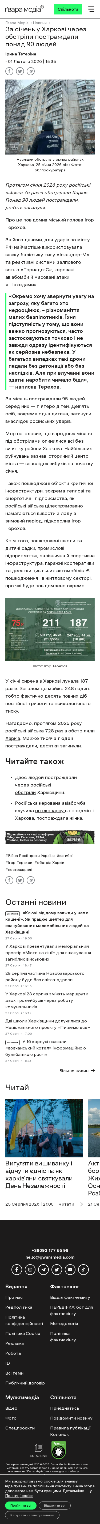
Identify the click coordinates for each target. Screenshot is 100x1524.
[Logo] (24, 9)
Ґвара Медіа (17, 23)
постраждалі (20, 869)
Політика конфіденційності (24, 1320)
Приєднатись (64, 1408)
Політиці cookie (19, 1495)
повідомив (35, 219)
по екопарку (50, 810)
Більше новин (74, 1070)
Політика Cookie (22, 1333)
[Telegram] (31, 71)
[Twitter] (20, 71)
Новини (40, 23)
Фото (11, 1418)
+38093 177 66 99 (50, 1250)
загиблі (66, 855)
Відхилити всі (54, 1505)
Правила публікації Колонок (70, 1431)
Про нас (14, 1297)
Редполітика (18, 1307)
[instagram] (30, 1269)
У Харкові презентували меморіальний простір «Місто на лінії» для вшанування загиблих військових (48, 952)
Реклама (14, 1343)
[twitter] (56, 1269)
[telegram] (43, 1269)
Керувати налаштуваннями (32, 1515)
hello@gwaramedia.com (50, 1257)
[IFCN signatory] (58, 1451)
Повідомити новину (71, 1418)
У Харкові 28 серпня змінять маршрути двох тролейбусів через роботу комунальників (46, 1000)
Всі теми (14, 1373)
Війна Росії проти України (31, 855)
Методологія (64, 1323)
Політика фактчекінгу (63, 1336)
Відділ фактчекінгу (70, 1297)
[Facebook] (9, 71)
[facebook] (16, 1269)
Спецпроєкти (20, 1428)
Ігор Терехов (20, 862)
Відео (11, 1408)
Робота (13, 1353)
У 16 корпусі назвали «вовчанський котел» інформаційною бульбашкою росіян (45, 1047)
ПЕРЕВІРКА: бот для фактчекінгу (71, 1310)
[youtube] (70, 1269)
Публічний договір (25, 1383)
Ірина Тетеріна (20, 54)
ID (7, 1363)
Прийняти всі (20, 1505)
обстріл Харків (50, 862)
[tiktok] (83, 1269)
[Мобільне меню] (91, 9)
